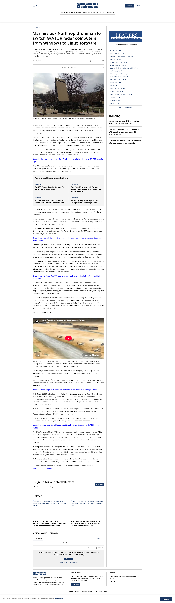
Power (86, 18)
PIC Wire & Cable (115, 91)
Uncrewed (77, 18)
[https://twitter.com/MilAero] (114, 581)
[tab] (38, 538)
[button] (34, 5)
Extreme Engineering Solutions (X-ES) (122, 68)
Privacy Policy (59, 598)
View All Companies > (125, 108)
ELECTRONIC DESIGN (101, 591)
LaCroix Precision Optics (118, 77)
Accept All (166, 599)
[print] (103, 68)
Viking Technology (115, 100)
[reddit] (72, 68)
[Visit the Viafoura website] (99, 548)
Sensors (109, 18)
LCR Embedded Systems (118, 80)
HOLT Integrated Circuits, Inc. (119, 74)
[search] (37, 5)
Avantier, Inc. (113, 50)
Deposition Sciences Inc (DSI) (120, 56)
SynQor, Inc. (113, 97)
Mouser (112, 85)
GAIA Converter (114, 71)
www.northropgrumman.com (44, 468)
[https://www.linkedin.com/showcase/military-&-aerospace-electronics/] (112, 581)
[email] (75, 68)
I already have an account (68, 563)
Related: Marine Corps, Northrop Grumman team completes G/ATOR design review (65, 390)
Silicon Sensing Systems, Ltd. (119, 94)
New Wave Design (115, 88)
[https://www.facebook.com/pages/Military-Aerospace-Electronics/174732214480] (110, 581)
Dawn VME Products (116, 53)
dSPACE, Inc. (114, 59)
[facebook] (62, 68)
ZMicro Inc (113, 103)
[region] (68, 543)
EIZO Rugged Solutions (117, 62)
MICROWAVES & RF (87, 591)
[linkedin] (65, 68)
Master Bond (113, 83)
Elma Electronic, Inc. (116, 65)
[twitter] (68, 68)
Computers (66, 18)
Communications (97, 18)
